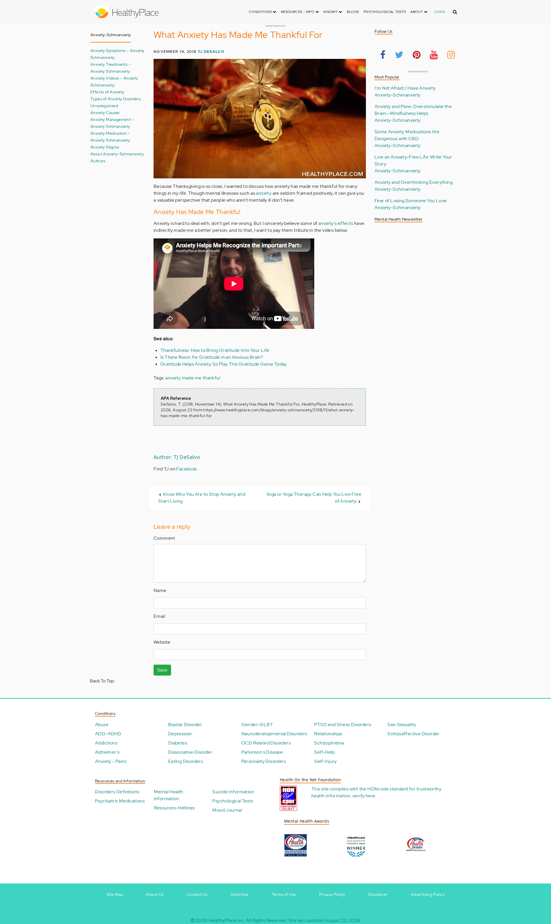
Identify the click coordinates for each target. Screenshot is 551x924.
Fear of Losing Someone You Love (411, 201)
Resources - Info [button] (298, 11)
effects (345, 223)
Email (159, 616)
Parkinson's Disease (262, 752)
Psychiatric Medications (120, 801)
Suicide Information (233, 792)
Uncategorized (104, 105)
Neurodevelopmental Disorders (274, 734)
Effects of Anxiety (107, 91)
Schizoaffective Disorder (413, 734)
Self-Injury (325, 761)
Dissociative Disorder (190, 752)
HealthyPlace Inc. (227, 920)
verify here (363, 796)
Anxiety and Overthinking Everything (414, 182)
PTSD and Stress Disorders (342, 725)
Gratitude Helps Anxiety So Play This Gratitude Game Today (223, 364)
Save (162, 670)
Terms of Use (284, 894)
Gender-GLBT (257, 725)
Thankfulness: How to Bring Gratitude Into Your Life (214, 350)
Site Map (114, 894)
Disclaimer (378, 894)
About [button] (417, 11)
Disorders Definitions (117, 792)
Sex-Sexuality (401, 725)
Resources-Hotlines (174, 808)
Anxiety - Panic (111, 761)
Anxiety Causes (105, 112)
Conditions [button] (261, 11)
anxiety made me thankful (192, 378)
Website (162, 642)
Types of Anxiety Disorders (115, 98)
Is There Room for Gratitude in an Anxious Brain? (211, 357)
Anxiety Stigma (104, 147)
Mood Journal (227, 810)
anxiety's (327, 223)
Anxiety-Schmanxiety (398, 95)
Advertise (239, 894)
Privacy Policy (332, 894)
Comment (164, 538)
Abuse (101, 725)
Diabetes (177, 743)
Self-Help (324, 752)
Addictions (106, 743)
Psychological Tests (385, 11)
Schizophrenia (329, 743)
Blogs (353, 11)
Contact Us (197, 894)
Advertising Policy (428, 894)
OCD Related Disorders (266, 743)
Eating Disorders (185, 761)
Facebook (186, 469)
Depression (180, 734)
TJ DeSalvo (211, 51)
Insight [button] (331, 11)
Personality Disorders (263, 761)
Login (439, 12)
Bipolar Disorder (185, 725)
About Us (154, 894)
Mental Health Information (168, 795)
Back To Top (102, 681)
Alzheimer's (107, 752)
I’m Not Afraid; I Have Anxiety (405, 88)
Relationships (328, 734)
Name (160, 590)
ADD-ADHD (108, 734)
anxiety (263, 193)
